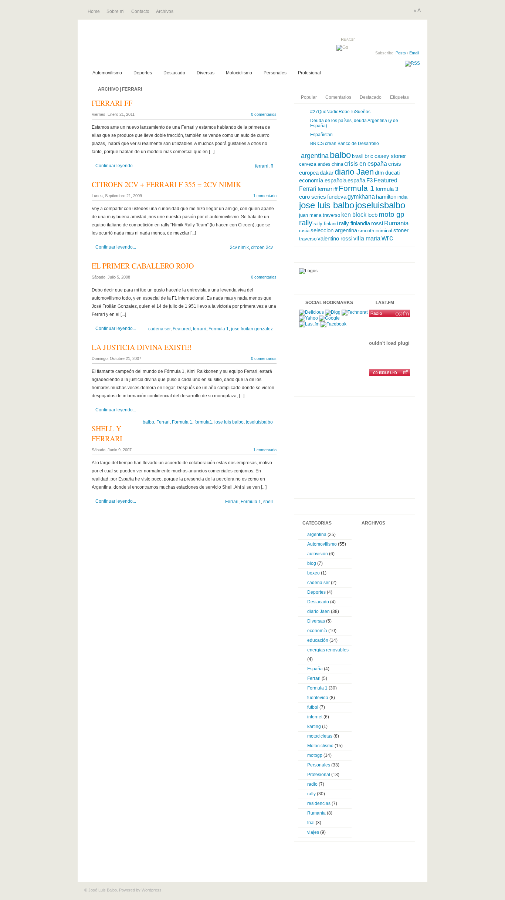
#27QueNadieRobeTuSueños (340, 111)
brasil (357, 156)
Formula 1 (219, 328)
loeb (372, 215)
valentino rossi (335, 239)
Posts (401, 53)
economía (317, 630)
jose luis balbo (229, 422)
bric (369, 156)
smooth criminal (375, 230)
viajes (313, 832)
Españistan (321, 134)
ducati (392, 172)
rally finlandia (354, 223)
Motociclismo (239, 72)
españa (356, 180)
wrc (387, 238)
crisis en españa (365, 163)
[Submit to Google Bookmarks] (329, 318)
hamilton (386, 197)
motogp (314, 755)
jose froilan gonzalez (252, 328)
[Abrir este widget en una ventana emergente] (405, 372)
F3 (369, 180)
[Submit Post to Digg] (332, 312)
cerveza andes (315, 164)
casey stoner (390, 156)
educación (317, 640)
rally (305, 223)
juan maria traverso (319, 215)
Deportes (142, 72)
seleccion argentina (334, 230)
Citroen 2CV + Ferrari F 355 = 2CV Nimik (166, 184)
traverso (307, 239)
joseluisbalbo (259, 422)
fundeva (336, 197)
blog (311, 563)
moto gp (391, 214)
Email (414, 53)
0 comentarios (264, 114)
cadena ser (159, 328)
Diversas (205, 72)
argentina (315, 155)
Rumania (396, 223)
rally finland (325, 223)
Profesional (309, 72)
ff (272, 166)
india (402, 197)
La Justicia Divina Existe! (142, 347)
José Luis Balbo (172, 47)
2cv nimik (239, 247)
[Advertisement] (349, 448)
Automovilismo (107, 72)
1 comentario (265, 195)
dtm (379, 173)
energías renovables (328, 650)
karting (314, 726)
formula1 (203, 422)
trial (311, 822)
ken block (353, 214)
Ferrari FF (112, 103)
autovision (317, 553)
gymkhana (361, 196)
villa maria (366, 238)
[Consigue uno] (385, 372)
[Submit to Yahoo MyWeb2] (308, 318)
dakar (326, 173)
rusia (304, 230)
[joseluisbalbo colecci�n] (389, 313)
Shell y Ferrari (107, 434)
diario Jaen (354, 171)
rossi (377, 223)
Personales (275, 72)
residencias (319, 803)
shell (268, 501)
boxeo (313, 573)
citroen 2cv (262, 247)
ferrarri (261, 166)
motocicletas (319, 736)
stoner (401, 230)
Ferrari (163, 422)
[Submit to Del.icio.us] (311, 312)
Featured (182, 328)
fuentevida (317, 697)
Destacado (174, 72)
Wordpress (152, 890)
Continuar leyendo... (115, 165)
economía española (322, 180)
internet (314, 716)
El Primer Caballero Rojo (143, 266)
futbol (312, 707)
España (315, 668)
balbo (148, 422)
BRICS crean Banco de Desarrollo (344, 143)
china (337, 164)
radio (312, 784)
